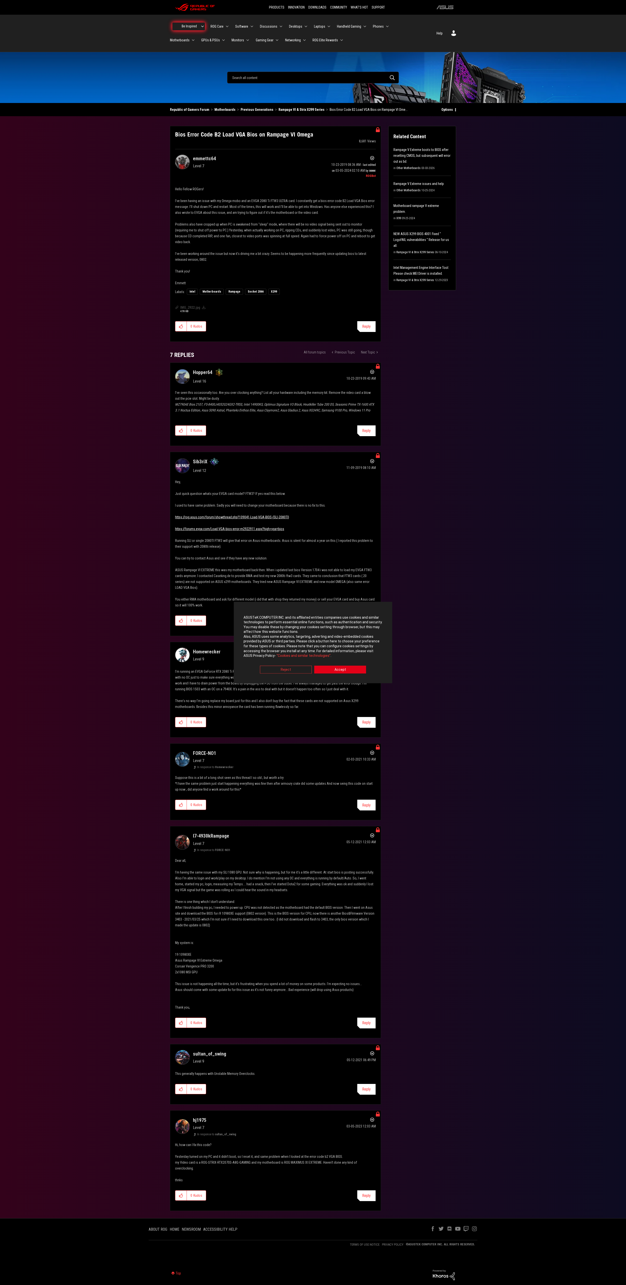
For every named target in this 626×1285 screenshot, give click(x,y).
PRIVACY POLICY (392, 1244)
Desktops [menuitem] (295, 26)
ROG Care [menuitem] (217, 26)
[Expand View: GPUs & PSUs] (223, 40)
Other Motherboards (408, 168)
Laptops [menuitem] (319, 26)
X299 (274, 291)
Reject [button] (286, 669)
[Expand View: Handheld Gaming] (364, 26)
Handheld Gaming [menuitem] (349, 26)
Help (439, 33)
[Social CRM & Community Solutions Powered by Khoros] (444, 1275)
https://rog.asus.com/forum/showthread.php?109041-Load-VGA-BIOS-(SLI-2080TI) (232, 517)
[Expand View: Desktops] (305, 26)
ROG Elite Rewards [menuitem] (325, 40)
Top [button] (178, 1273)
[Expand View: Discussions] (281, 26)
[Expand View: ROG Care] (227, 26)
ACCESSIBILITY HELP (220, 1229)
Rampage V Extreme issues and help (418, 184)
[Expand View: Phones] (387, 26)
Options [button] (447, 110)
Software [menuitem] (241, 26)
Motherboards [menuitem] (180, 40)
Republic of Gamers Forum (189, 110)
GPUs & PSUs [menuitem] (210, 40)
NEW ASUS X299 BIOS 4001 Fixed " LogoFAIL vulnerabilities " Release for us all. (421, 240)
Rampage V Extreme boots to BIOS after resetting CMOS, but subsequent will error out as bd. (421, 155)
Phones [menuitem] (378, 26)
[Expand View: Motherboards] (193, 40)
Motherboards (224, 110)
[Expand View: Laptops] (328, 26)
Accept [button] (340, 669)
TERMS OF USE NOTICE (365, 1244)
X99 (398, 218)
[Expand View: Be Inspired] (202, 26)
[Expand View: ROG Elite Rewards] (341, 40)
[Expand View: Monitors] (247, 40)
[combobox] (313, 77)
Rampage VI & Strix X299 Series (301, 110)
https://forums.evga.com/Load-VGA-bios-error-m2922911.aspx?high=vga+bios (229, 529)
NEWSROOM (191, 1229)
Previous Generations (257, 110)
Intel (192, 291)
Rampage (234, 291)
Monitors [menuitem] (238, 40)
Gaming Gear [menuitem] (264, 40)
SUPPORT (378, 7)
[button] (181, 326)
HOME (174, 1229)
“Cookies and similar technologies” (304, 656)
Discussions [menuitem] (268, 26)
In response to (215, 767)
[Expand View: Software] (251, 26)
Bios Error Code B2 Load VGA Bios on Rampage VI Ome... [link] (369, 110)
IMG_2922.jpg (190, 307)
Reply (366, 326)
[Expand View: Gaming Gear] (277, 40)
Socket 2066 (256, 291)
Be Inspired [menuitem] (189, 26)
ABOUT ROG (158, 1229)
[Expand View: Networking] (304, 40)
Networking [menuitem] (293, 40)
